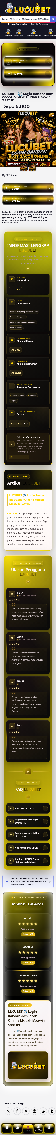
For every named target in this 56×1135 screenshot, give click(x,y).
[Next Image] (53, 139)
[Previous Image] (2, 139)
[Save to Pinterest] (34, 1111)
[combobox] (25, 19)
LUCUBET (12, 513)
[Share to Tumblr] (52, 1111)
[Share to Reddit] (43, 1111)
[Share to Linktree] (26, 1111)
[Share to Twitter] (8, 1111)
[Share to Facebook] (17, 1111)
